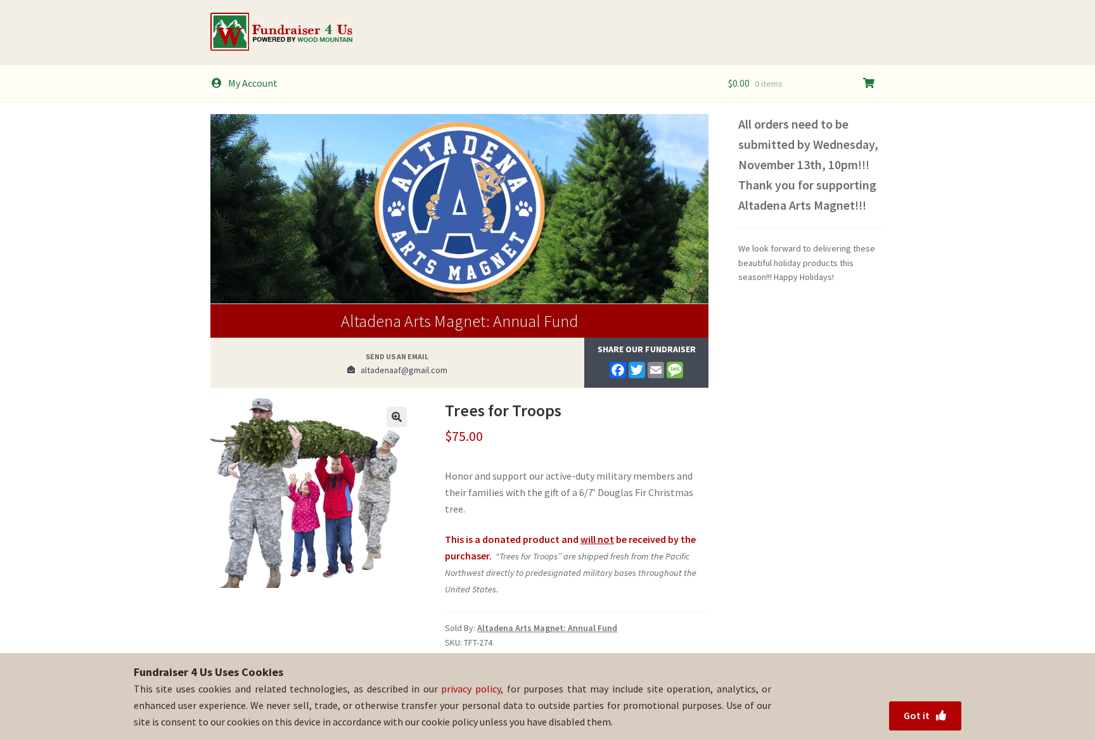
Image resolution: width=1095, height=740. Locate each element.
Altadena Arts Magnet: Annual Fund (459, 320)
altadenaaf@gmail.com (401, 370)
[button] (397, 417)
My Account (253, 83)
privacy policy (471, 688)
